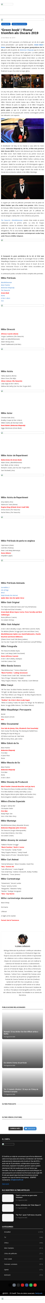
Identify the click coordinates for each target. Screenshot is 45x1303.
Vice (2, 301)
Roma (3, 296)
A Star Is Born (5, 298)
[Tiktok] (14, 1285)
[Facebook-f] (26, 1285)
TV (23, 1237)
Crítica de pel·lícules (23, 1253)
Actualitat (5, 24)
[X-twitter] (10, 1285)
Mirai (3, 593)
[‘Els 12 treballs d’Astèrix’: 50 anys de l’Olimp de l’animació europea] (22, 1083)
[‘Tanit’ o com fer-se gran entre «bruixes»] (8, 1198)
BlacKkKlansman (6, 282)
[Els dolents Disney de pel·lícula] (22, 1054)
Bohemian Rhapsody (7, 288)
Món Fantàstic (23, 1248)
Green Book (5, 293)
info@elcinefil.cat (17, 1180)
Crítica (23, 1243)
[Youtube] (22, 1285)
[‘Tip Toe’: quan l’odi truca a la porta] (8, 1218)
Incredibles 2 (5, 587)
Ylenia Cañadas (22, 946)
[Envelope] (35, 1285)
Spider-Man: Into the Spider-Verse (12, 598)
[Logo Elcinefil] (7, 8)
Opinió (23, 1270)
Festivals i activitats (19, 24)
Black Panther (5, 285)
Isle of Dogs (4, 590)
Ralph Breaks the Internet (9, 595)
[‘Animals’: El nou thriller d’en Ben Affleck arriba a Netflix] (22, 1025)
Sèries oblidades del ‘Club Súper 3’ (28, 1205)
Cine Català (23, 1259)
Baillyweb (38, 1293)
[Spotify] (30, 1285)
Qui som (5, 1184)
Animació (23, 1275)
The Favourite (5, 290)
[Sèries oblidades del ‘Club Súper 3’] (8, 1208)
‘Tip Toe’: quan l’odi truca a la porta (28, 1215)
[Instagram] (18, 1285)
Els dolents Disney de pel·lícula (15, 1063)
